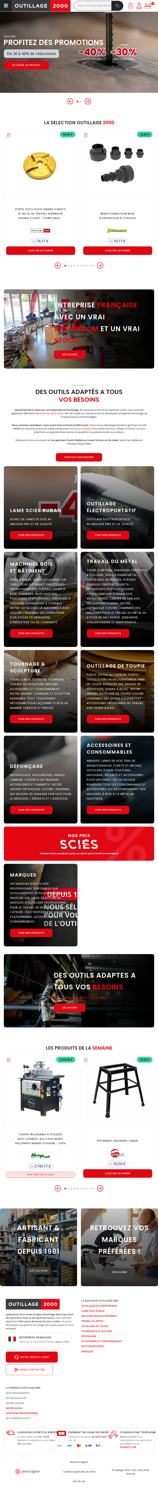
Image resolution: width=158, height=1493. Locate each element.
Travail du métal (92, 1321)
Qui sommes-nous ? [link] (18, 1418)
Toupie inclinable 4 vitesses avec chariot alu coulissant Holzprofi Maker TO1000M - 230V (40, 1139)
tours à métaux (83, 428)
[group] (79, 52)
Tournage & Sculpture (96, 1331)
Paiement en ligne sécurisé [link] (88, 1432)
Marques (87, 1351)
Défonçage (88, 1336)
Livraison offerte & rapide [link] (37, 1432)
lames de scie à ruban (51, 413)
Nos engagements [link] (18, 1393)
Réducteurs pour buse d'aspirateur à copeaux (117, 216)
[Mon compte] (139, 6)
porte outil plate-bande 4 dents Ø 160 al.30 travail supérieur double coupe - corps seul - (40, 213)
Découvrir (19, 65)
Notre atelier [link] (15, 1403)
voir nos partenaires (79, 457)
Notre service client (35, 1357)
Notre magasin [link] (16, 1398)
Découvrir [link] (38, 1271)
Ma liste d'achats (130, 6)
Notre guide (14, 1408)
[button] (70, 101)
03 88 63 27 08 (128, 1447)
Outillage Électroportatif (99, 1306)
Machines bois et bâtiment (99, 1316)
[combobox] (93, 6)
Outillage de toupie (94, 1326)
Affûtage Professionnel (22, 1413)
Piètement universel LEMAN (117, 1141)
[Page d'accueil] (41, 6)
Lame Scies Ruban (92, 1311)
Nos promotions (92, 1346)
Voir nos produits (31, 535)
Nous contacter (32, 1369)
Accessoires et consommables (101, 1341)
